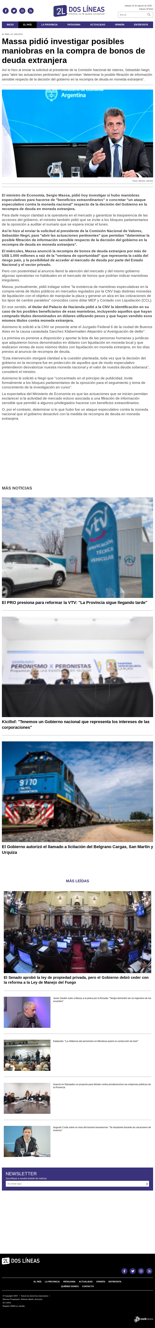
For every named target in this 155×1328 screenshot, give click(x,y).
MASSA (142, 181)
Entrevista (141, 24)
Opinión (119, 24)
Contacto (88, 1286)
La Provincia (49, 24)
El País (27, 24)
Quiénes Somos (70, 1286)
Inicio (10, 24)
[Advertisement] (77, 450)
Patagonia (74, 24)
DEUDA (149, 181)
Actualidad (97, 24)
